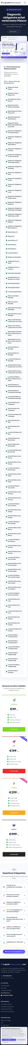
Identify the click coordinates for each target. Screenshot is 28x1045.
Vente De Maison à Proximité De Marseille (14, 391)
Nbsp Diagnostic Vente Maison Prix (15, 112)
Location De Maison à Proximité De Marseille (14, 397)
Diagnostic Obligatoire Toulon (15, 179)
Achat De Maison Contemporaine (13, 635)
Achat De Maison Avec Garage (14, 510)
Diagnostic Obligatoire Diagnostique (15, 197)
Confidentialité (5, 1025)
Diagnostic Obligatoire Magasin (15, 221)
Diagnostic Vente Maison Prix (13, 94)
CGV (2, 1023)
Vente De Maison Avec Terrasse (14, 498)
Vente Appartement (14, 287)
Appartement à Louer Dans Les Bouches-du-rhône (15, 341)
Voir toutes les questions (14, 951)
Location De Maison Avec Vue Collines (14, 594)
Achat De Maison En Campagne (14, 403)
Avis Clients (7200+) (6, 1004)
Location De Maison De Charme (15, 629)
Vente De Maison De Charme (14, 624)
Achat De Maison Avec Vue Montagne (14, 564)
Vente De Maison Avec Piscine (14, 463)
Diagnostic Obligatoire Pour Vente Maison (15, 131)
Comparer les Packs (6, 990)
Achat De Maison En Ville (14, 421)
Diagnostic (11, 236)
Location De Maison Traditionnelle (14, 665)
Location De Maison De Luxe (15, 612)
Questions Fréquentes (7, 1006)
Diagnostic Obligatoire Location (15, 149)
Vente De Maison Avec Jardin (14, 481)
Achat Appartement (14, 283)
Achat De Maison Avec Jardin (14, 475)
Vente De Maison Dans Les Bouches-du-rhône (15, 371)
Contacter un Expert (6, 1009)
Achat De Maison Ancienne (13, 671)
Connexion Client (7, 995)
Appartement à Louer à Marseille (14, 314)
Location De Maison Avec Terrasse (14, 504)
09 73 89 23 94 (7, 976)
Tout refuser (5, 1042)
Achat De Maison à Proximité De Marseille (14, 385)
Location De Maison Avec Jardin (14, 486)
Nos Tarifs (3, 988)
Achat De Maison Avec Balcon (14, 528)
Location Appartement (14, 291)
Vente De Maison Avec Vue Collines (14, 588)
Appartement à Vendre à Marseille (14, 308)
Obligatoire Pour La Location (13, 268)
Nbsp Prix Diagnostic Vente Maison (14, 118)
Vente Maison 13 (12, 232)
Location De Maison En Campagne (14, 415)
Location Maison (13, 253)
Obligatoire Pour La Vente (13, 262)
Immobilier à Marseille (14, 273)
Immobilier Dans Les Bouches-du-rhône (14, 278)
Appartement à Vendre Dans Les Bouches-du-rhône (15, 333)
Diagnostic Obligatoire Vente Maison (15, 143)
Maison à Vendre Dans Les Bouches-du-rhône (15, 320)
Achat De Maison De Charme (14, 618)
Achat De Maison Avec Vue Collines (14, 582)
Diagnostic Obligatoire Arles (15, 173)
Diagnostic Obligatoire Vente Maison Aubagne (15, 209)
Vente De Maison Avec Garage (14, 516)
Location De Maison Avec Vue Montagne (14, 576)
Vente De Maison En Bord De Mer (13, 445)
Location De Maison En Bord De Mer (14, 451)
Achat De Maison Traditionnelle (13, 653)
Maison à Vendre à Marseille (13, 296)
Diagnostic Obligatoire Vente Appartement (15, 161)
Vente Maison (12, 249)
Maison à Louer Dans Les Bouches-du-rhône (15, 326)
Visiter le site (13, 31)
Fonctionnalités (5, 985)
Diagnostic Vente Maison (13, 88)
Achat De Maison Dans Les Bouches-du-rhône (15, 366)
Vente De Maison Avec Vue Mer (14, 552)
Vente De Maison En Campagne (13, 409)
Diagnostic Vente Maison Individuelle (13, 106)
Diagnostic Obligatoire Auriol (15, 185)
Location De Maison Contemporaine (14, 647)
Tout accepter (7, 1039)
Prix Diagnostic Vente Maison (14, 100)
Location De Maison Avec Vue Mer (14, 558)
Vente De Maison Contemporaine (13, 641)
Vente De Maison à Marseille (13, 354)
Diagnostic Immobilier (14, 257)
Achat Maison (12, 244)
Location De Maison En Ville (14, 433)
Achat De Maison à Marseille (13, 348)
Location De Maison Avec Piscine (14, 469)
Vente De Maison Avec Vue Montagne (14, 570)
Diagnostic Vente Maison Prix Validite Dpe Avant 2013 (15, 124)
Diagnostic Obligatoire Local (15, 191)
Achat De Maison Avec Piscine (14, 457)
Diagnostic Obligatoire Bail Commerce (15, 227)
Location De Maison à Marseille (14, 360)
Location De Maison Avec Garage (14, 522)
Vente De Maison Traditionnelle (13, 659)
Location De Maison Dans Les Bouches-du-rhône (15, 378)
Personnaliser (22, 1039)
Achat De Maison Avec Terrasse (14, 492)
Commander (14, 729)
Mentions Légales (6, 1020)
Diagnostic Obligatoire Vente (15, 137)
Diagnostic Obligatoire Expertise (15, 203)
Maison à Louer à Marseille (13, 302)
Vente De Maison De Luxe (14, 606)
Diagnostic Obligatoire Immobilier (15, 167)
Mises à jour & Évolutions (7, 1011)
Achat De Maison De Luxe (14, 600)
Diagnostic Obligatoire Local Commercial (15, 155)
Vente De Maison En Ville (13, 427)
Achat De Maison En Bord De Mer (14, 439)
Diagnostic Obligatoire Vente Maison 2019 (15, 215)
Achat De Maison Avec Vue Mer (14, 546)
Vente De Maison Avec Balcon (14, 534)
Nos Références (5, 993)
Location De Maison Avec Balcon (14, 540)
